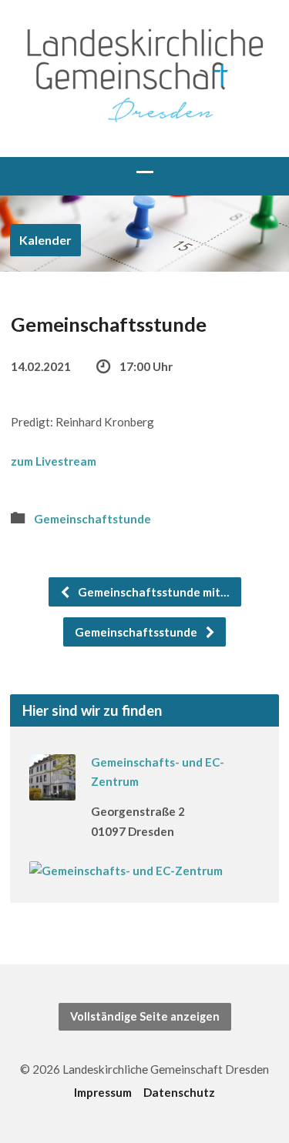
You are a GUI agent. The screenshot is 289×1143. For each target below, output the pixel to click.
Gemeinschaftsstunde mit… (153, 592)
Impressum (103, 1092)
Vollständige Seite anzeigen (145, 1016)
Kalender (45, 239)
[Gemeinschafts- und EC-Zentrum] (52, 790)
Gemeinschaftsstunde (137, 632)
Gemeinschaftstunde (92, 519)
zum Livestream (53, 461)
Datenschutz (179, 1092)
